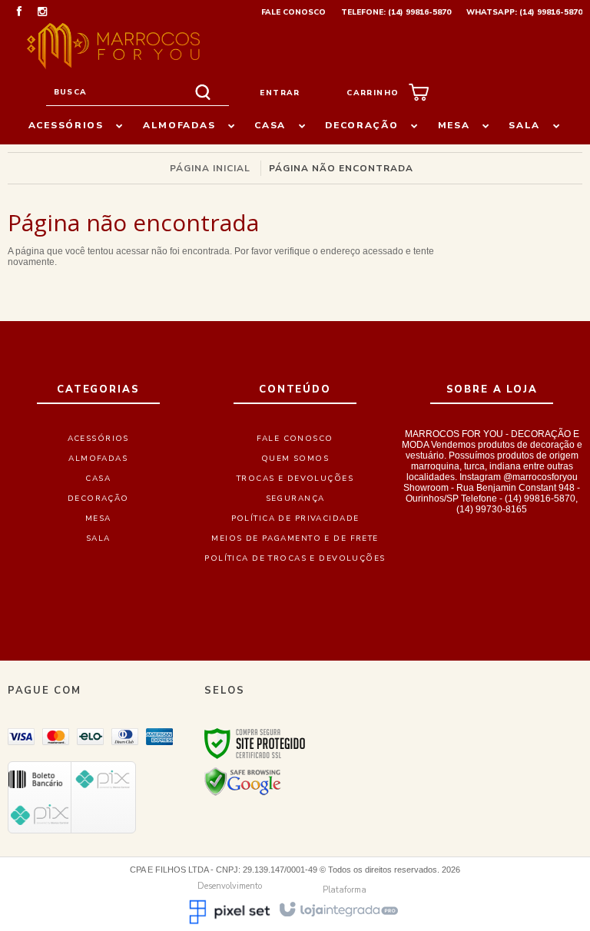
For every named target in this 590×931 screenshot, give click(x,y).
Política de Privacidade (295, 518)
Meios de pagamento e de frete (294, 538)
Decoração (98, 498)
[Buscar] (202, 92)
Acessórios (98, 438)
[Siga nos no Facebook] (19, 13)
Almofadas (98, 458)
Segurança (295, 498)
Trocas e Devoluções (295, 478)
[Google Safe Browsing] (242, 781)
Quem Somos (295, 458)
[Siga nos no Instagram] (42, 13)
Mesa (98, 518)
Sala (98, 538)
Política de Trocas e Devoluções (294, 558)
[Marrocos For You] (113, 46)
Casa (98, 478)
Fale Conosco (293, 12)
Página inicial (210, 168)
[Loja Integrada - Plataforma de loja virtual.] (337, 908)
